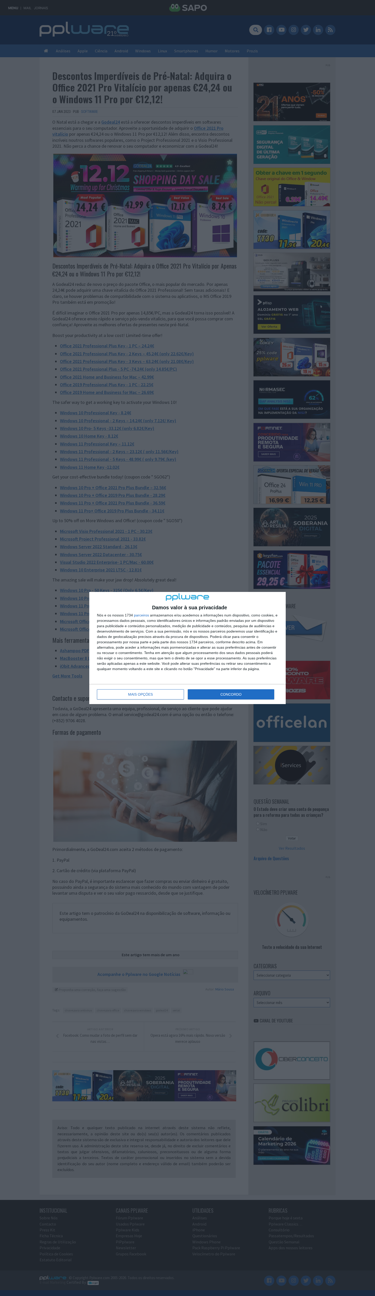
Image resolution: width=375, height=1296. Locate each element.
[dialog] (187, 648)
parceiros (141, 615)
